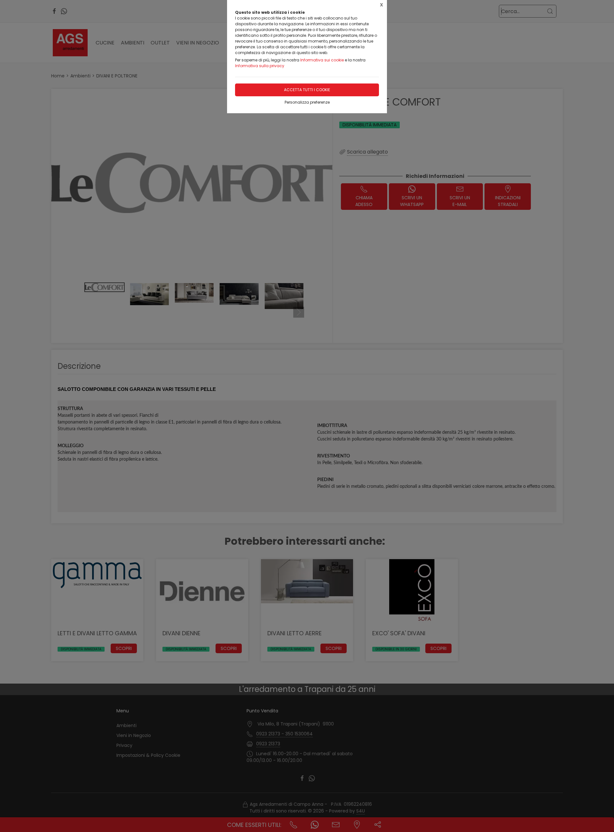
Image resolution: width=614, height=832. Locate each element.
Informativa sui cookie (322, 60)
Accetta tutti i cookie (307, 89)
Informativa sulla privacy (259, 65)
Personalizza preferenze (307, 102)
